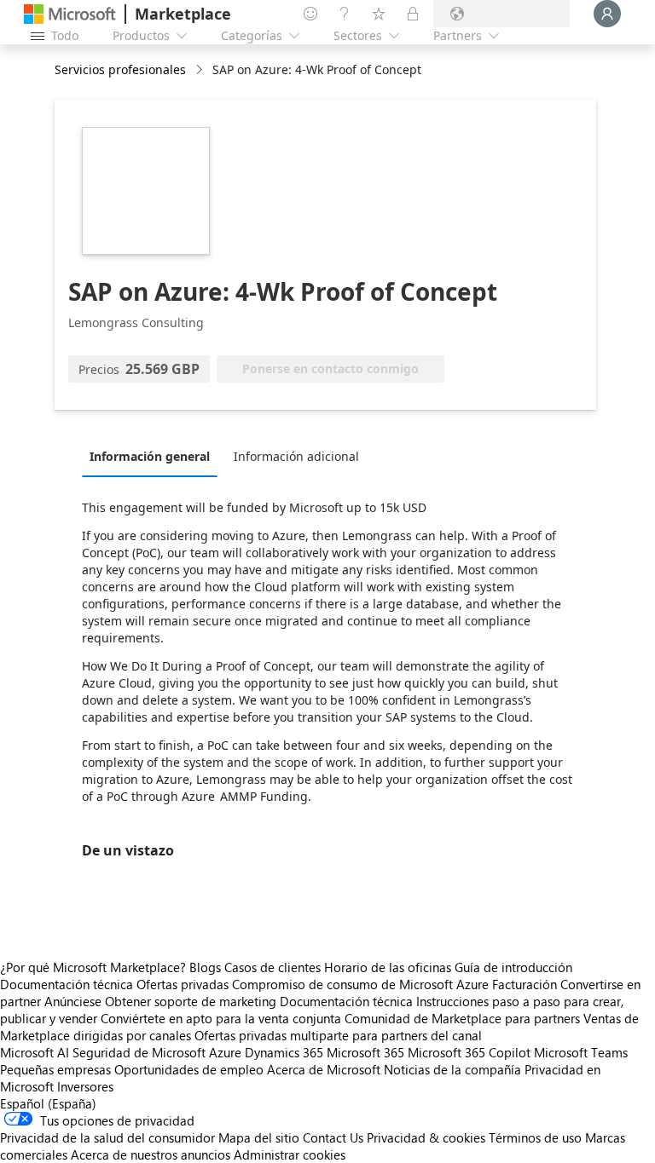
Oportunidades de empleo (189, 1069)
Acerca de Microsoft (323, 1069)
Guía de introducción (513, 967)
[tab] (154, 456)
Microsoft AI (34, 1052)
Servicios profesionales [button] (120, 69)
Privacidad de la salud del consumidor (107, 1137)
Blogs (205, 967)
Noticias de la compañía (452, 1069)
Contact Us (333, 1137)
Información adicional (296, 456)
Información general (150, 456)
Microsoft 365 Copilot (469, 1052)
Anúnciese (72, 1001)
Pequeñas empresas (55, 1069)
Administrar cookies (289, 1154)
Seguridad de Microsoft (139, 1052)
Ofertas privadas (182, 984)
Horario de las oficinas (387, 967)
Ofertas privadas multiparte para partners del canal (338, 1035)
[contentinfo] (200, 70)
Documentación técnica (66, 984)
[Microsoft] (70, 14)
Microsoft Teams (581, 1052)
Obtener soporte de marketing (190, 1001)
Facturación (524, 984)
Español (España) (48, 1103)
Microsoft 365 (365, 1052)
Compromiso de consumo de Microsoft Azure (362, 984)
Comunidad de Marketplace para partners (462, 1018)
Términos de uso (535, 1137)
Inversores (85, 1086)
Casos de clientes (272, 967)
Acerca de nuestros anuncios (150, 1154)
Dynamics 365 (284, 1052)
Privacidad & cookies (426, 1137)
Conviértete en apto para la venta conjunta (221, 1018)
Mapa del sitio (258, 1137)
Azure (225, 1052)
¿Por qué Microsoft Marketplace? (93, 967)
